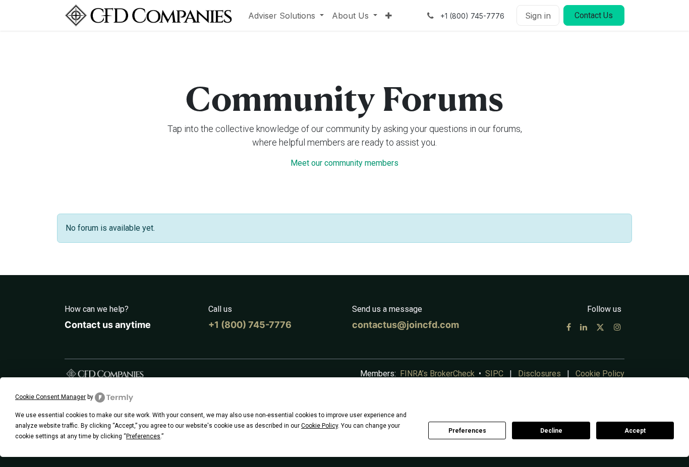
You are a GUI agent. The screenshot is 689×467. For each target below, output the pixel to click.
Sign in (538, 16)
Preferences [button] (143, 436)
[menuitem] (286, 16)
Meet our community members (344, 163)
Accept (635, 430)
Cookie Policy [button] (319, 425)
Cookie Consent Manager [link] (50, 397)
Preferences (467, 430)
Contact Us (594, 15)
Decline (551, 430)
